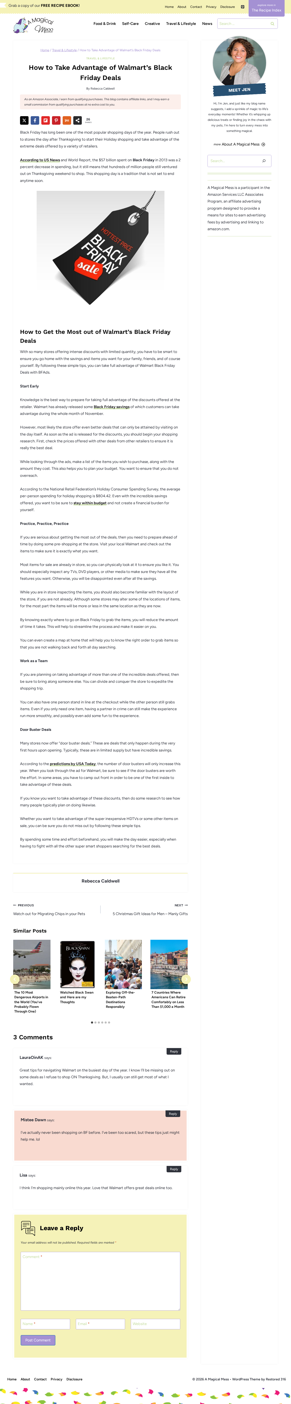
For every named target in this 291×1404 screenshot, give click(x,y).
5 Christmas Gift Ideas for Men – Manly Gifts (150, 909)
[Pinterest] (242, 7)
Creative (152, 23)
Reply (174, 1051)
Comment (32, 1256)
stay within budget (90, 503)
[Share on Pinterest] (56, 120)
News (207, 23)
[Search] (264, 161)
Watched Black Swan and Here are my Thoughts (77, 997)
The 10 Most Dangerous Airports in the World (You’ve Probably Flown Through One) (31, 1002)
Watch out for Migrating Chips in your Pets (49, 909)
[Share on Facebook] (35, 120)
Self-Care (130, 23)
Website (140, 1323)
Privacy (211, 7)
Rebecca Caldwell (103, 88)
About (181, 7)
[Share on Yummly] (67, 120)
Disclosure (227, 7)
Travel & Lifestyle (181, 23)
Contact (196, 7)
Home (169, 7)
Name (29, 1323)
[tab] (92, 1022)
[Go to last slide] (15, 979)
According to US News (40, 160)
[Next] (186, 979)
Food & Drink (105, 23)
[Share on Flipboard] (45, 120)
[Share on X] (24, 120)
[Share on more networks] (77, 120)
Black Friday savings (112, 406)
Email (84, 1323)
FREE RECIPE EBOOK (60, 5)
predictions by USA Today (73, 763)
